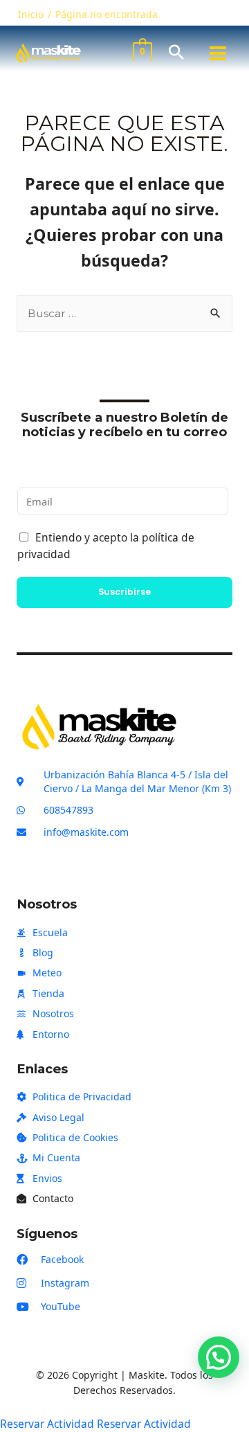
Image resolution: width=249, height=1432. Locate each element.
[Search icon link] (176, 53)
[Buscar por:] (124, 313)
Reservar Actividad (47, 1423)
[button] (218, 1357)
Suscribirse (124, 592)
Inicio (31, 14)
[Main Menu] (218, 53)
